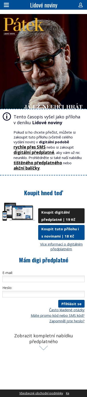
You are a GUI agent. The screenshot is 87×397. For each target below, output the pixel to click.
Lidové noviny (43, 4)
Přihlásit (80, 5)
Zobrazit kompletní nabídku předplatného (43, 338)
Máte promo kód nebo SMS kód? (58, 315)
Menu (6, 5)
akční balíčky (27, 168)
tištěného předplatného (38, 163)
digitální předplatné (34, 152)
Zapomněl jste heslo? (67, 320)
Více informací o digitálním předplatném (61, 246)
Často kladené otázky (67, 309)
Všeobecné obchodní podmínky (41, 393)
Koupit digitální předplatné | (58, 216)
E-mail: (7, 272)
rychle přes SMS (30, 147)
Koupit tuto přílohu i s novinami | (60, 232)
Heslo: (7, 287)
